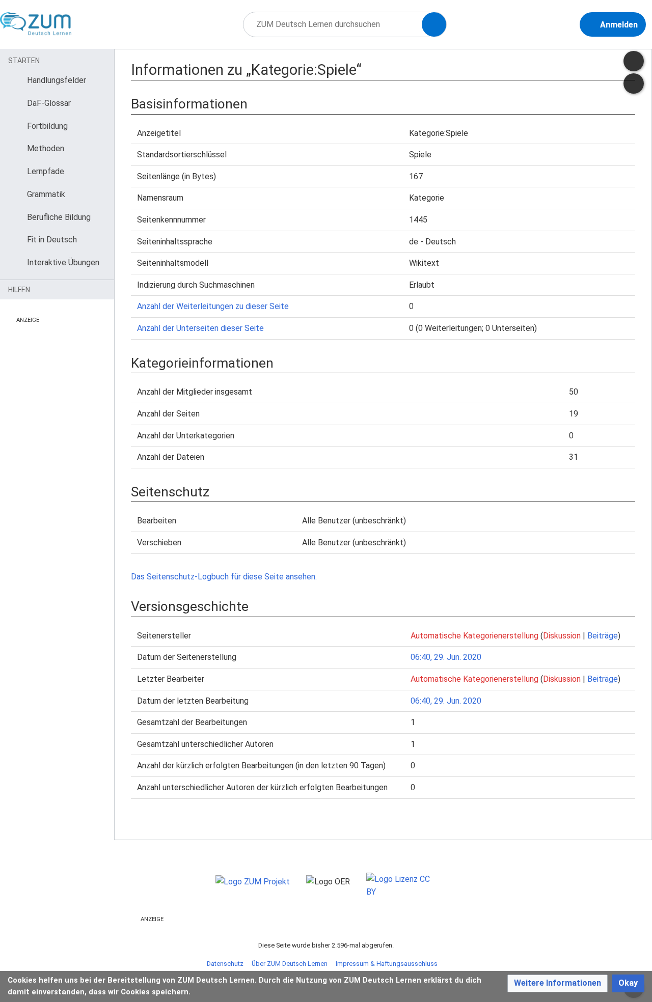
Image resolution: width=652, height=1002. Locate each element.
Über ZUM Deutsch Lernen (290, 963)
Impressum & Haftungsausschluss (387, 963)
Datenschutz (225, 963)
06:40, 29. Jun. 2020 (446, 657)
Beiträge (602, 636)
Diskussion (562, 636)
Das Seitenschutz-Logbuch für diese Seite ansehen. (224, 576)
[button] (557, 983)
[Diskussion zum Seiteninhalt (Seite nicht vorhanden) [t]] (633, 61)
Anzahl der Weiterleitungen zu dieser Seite (213, 306)
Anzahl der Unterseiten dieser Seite (200, 328)
